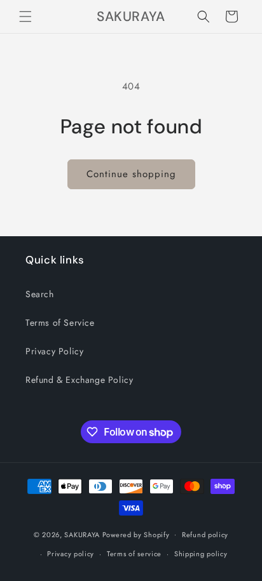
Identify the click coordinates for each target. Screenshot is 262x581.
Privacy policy (70, 554)
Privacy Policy (54, 351)
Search (39, 294)
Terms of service (134, 554)
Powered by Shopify (136, 534)
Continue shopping (131, 174)
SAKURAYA (83, 534)
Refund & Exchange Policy (79, 379)
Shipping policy (201, 554)
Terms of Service (60, 322)
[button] (25, 16)
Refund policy (205, 535)
